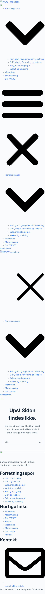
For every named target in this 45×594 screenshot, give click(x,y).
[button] (22, 126)
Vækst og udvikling (19, 69)
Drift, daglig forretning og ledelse (26, 62)
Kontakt (8, 521)
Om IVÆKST (10, 79)
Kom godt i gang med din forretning (27, 59)
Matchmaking (11, 75)
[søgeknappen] (39, 441)
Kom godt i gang (13, 478)
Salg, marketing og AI (20, 65)
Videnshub (10, 72)
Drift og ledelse (12, 481)
